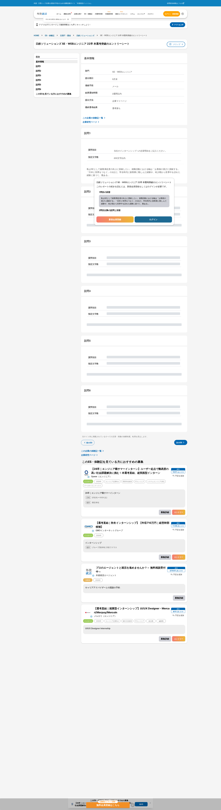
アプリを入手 (178, 25)
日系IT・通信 (65, 35)
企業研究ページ (90, 121)
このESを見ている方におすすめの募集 (53, 93)
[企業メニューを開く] (86, 472)
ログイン (153, 219)
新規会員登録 (115, 219)
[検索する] (182, 13)
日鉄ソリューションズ (85, 35)
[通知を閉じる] (68, 19)
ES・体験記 (49, 35)
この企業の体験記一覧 (93, 117)
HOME (36, 35)
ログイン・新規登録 (172, 14)
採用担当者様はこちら (174, 3)
